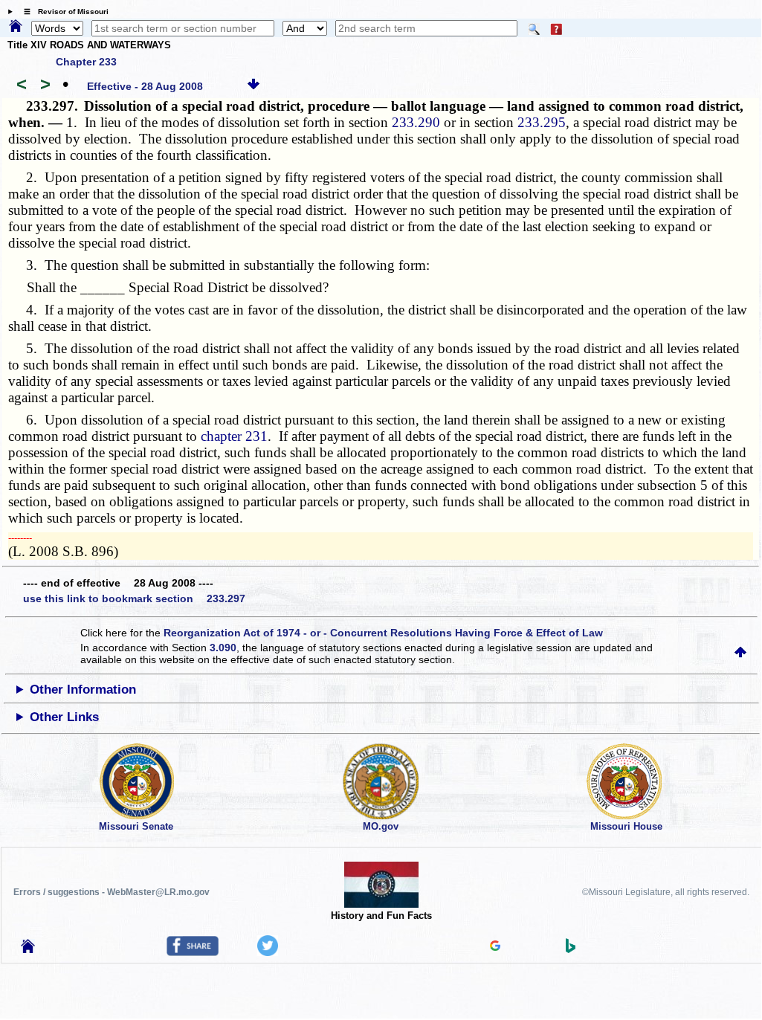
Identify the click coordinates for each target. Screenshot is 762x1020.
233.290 (416, 122)
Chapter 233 (86, 62)
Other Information (83, 689)
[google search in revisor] (495, 947)
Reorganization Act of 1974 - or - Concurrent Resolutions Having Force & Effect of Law (383, 633)
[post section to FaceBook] (193, 952)
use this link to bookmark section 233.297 (134, 598)
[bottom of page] (253, 86)
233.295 (541, 122)
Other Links (64, 717)
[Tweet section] (267, 952)
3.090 (223, 647)
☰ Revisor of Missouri (62, 11)
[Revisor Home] (28, 949)
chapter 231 (234, 436)
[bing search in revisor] (571, 949)
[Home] (15, 26)
